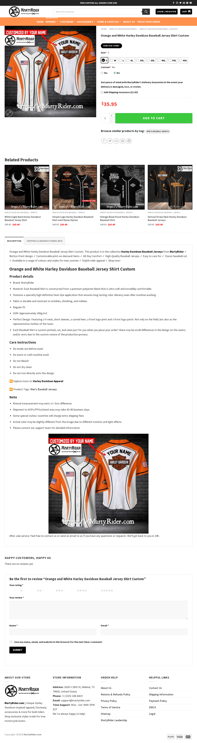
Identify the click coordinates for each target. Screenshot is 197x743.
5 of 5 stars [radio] (94, 590)
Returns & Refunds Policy (115, 694)
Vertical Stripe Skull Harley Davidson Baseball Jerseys (167, 218)
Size (104, 52)
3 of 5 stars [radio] (49, 590)
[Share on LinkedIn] (129, 141)
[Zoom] (9, 113)
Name (13, 625)
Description (14, 241)
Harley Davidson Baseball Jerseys (158, 29)
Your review (16, 597)
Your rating (16, 585)
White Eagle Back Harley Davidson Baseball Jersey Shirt (23, 218)
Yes (106, 72)
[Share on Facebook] (104, 141)
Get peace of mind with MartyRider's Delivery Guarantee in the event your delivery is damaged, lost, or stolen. (142, 84)
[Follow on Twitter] (180, 3)
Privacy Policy (109, 701)
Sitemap (105, 713)
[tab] (14, 241)
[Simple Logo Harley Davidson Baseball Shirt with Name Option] (75, 187)
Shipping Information (161, 694)
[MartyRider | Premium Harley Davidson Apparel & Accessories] (24, 11)
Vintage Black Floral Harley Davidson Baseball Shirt (119, 218)
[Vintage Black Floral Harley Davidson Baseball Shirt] (122, 187)
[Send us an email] (184, 3)
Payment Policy (158, 701)
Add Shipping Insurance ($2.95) (121, 92)
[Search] (146, 12)
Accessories (85, 21)
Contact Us (155, 688)
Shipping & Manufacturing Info (44, 241)
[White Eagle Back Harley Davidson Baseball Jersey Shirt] (27, 187)
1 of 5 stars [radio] (14, 590)
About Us (129, 21)
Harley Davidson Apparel (123, 29)
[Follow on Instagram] (177, 3)
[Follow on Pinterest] (187, 3)
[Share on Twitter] (110, 141)
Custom (106, 67)
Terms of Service (110, 707)
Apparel (51, 21)
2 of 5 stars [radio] (30, 590)
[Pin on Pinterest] (123, 141)
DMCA (152, 707)
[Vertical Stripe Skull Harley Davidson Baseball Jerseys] (170, 187)
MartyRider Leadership (114, 720)
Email (105, 625)
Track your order (148, 21)
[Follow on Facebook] (174, 3)
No (118, 72)
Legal (152, 713)
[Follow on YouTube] (191, 3)
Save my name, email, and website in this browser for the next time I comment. (58, 641)
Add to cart (154, 118)
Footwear (66, 21)
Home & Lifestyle (108, 21)
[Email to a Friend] (116, 141)
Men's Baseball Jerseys (158, 131)
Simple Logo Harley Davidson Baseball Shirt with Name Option (72, 218)
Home (40, 21)
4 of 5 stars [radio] (70, 590)
